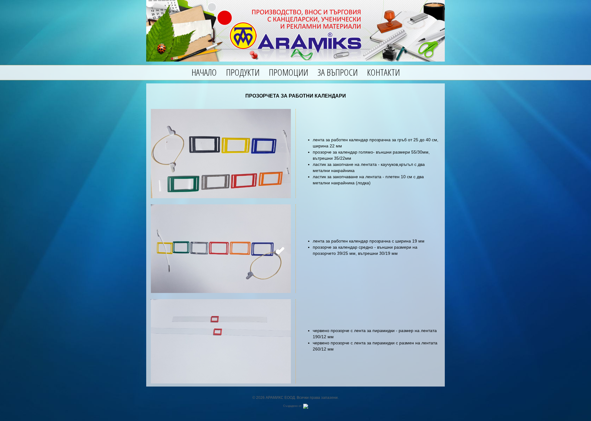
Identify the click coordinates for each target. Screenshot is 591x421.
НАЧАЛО (204, 72)
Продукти (242, 72)
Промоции (288, 72)
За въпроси (337, 72)
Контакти (383, 72)
